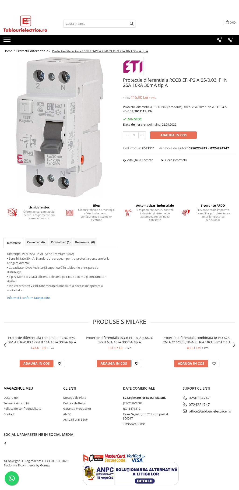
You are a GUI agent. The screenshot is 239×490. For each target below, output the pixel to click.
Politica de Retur (74, 403)
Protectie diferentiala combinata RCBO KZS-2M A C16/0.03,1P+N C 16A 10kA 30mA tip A (197, 339)
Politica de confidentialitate (22, 408)
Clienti (69, 388)
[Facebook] (5, 444)
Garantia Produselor (77, 408)
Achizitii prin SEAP (75, 419)
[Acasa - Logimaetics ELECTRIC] (27, 23)
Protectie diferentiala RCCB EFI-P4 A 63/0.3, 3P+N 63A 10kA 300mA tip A (119, 339)
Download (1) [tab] (60, 242)
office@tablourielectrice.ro (209, 411)
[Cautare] (131, 24)
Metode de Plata (74, 397)
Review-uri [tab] (85, 242)
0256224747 (199, 397)
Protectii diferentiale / (33, 51)
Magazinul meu (18, 388)
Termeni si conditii (16, 403)
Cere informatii (175, 160)
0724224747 (199, 404)
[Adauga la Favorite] (59, 363)
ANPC (67, 414)
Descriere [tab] (14, 243)
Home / (10, 51)
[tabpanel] (60, 127)
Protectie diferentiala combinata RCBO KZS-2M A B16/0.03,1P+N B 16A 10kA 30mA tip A (42, 339)
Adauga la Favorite (139, 160)
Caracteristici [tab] (36, 242)
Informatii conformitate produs (28, 298)
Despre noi (11, 397)
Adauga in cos (173, 135)
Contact (9, 414)
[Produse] (8, 41)
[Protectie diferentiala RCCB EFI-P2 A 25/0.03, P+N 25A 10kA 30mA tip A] (60, 127)
